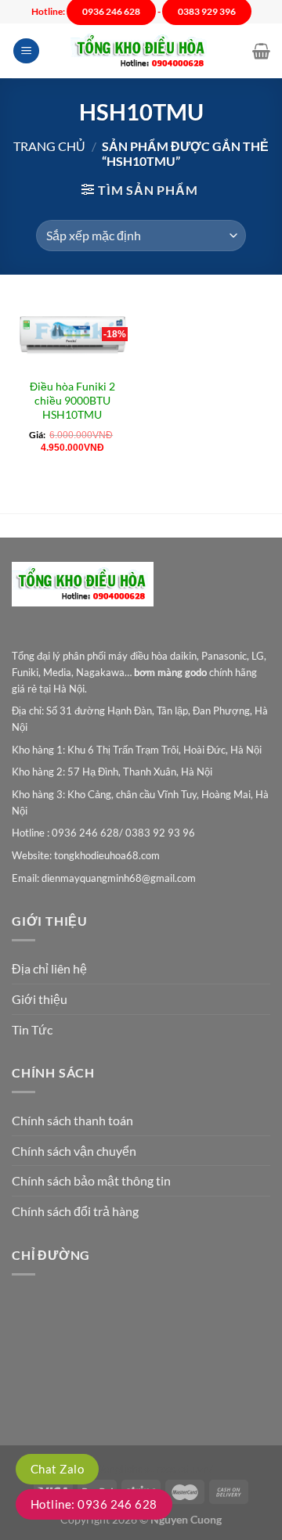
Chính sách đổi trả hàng (75, 1211)
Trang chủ (49, 146)
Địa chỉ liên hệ (49, 968)
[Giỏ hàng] (261, 51)
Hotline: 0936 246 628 (94, 1504)
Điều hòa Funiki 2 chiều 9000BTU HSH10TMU (72, 400)
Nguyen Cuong (186, 1519)
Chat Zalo (57, 1469)
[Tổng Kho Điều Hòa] (141, 51)
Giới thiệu (39, 998)
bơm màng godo (170, 672)
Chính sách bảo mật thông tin (91, 1180)
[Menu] (26, 51)
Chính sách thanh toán (72, 1120)
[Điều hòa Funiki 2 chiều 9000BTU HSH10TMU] (73, 334)
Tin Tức (32, 1029)
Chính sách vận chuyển (74, 1150)
